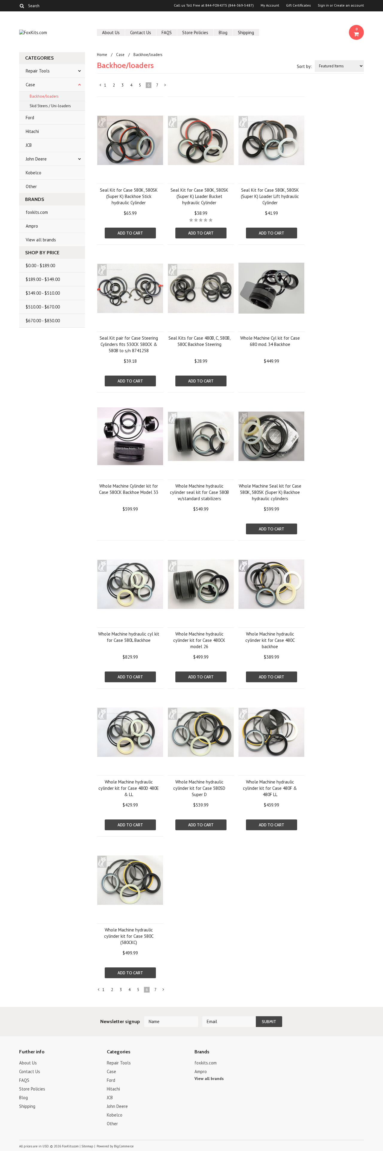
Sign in (323, 5)
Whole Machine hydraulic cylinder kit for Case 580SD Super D (199, 788)
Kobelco (33, 173)
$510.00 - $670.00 (43, 307)
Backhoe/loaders (44, 96)
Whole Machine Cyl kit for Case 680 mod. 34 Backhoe (270, 341)
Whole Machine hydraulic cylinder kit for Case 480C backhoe (270, 640)
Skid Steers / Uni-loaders (50, 105)
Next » (165, 86)
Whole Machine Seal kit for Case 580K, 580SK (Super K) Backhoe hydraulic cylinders (270, 492)
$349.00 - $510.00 (43, 293)
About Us (111, 32)
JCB (29, 145)
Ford (30, 117)
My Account (270, 5)
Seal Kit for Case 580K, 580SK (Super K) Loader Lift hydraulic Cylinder (270, 196)
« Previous (100, 86)
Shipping (246, 32)
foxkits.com (37, 212)
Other (31, 186)
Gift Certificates (298, 5)
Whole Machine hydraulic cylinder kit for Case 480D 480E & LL (128, 788)
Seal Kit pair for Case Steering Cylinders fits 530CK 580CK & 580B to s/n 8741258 (129, 344)
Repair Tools (38, 71)
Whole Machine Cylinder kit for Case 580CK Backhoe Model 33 (128, 489)
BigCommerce (124, 1146)
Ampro (32, 226)
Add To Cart (130, 233)
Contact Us (140, 32)
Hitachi (32, 131)
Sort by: (304, 66)
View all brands (41, 240)
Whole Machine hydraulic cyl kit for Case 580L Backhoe (128, 637)
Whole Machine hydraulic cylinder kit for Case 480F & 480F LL (270, 788)
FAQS (167, 32)
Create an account (349, 5)
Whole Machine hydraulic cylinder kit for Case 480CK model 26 (199, 640)
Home (102, 54)
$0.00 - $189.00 (40, 265)
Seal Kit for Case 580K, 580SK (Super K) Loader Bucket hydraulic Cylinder (199, 196)
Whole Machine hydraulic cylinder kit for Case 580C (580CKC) (128, 936)
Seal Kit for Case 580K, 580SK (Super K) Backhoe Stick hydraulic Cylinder (129, 196)
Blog (223, 32)
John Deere (36, 159)
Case (30, 84)
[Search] (21, 5)
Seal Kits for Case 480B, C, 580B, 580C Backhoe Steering (199, 341)
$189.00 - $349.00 (43, 279)
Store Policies (195, 32)
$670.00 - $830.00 (43, 320)
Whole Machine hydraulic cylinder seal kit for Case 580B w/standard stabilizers (199, 492)
